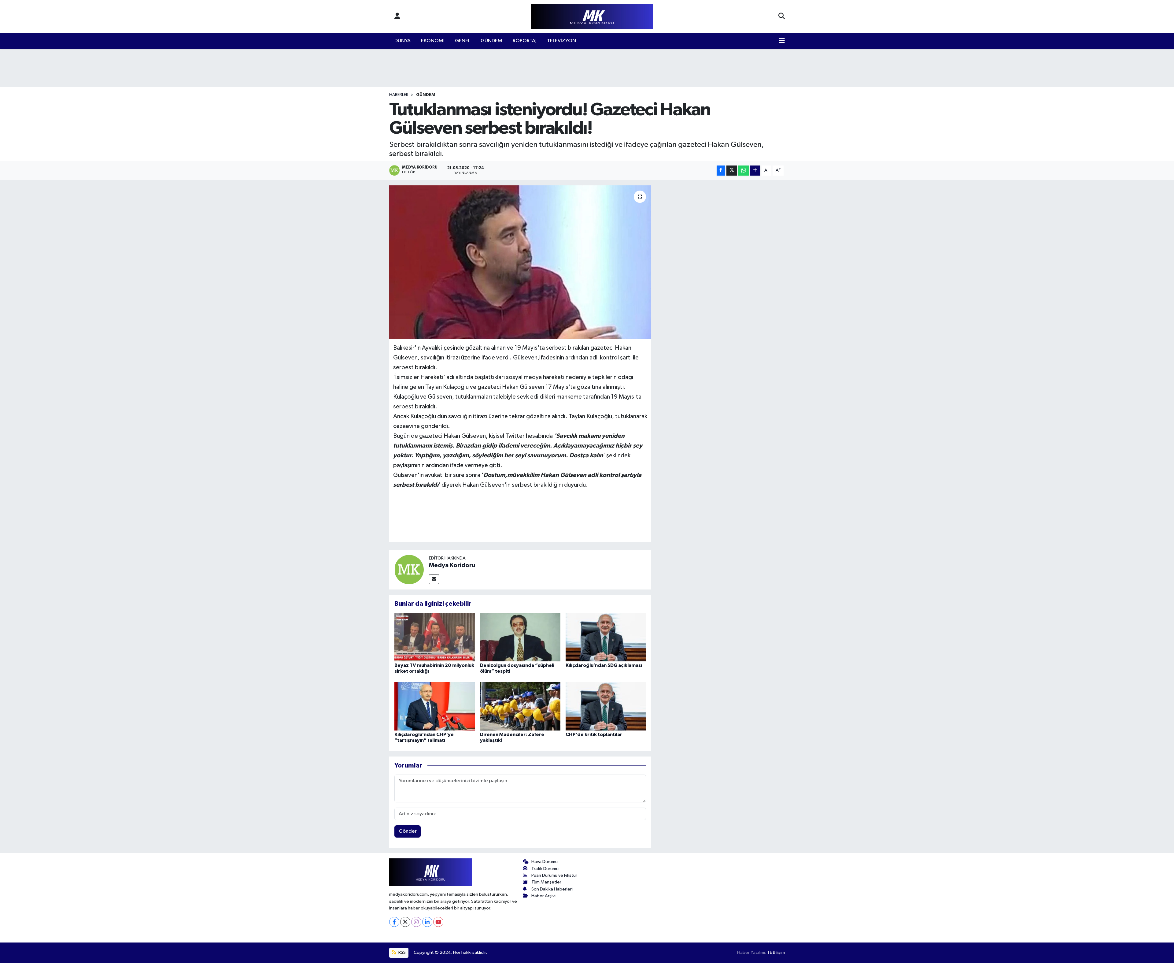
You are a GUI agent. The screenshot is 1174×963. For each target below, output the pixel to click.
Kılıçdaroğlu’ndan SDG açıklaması (604, 665)
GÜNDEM (491, 40)
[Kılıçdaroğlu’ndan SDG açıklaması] (606, 637)
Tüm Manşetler (546, 882)
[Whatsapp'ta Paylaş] (743, 170)
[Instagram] (416, 922)
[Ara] (781, 16)
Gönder (408, 831)
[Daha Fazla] (755, 170)
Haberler (398, 95)
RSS (401, 952)
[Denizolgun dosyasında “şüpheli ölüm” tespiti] (520, 637)
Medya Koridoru (452, 565)
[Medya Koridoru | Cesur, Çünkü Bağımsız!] (592, 17)
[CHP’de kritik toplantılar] (606, 706)
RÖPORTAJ (525, 40)
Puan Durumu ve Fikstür (554, 875)
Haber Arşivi (543, 896)
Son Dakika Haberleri (552, 889)
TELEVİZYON (561, 40)
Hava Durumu (544, 861)
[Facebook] (394, 922)
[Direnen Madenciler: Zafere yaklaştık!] (520, 706)
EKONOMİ (433, 40)
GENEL (462, 40)
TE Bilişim (776, 952)
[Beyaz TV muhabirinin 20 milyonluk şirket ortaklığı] (434, 637)
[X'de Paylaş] (731, 170)
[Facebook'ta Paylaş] (721, 170)
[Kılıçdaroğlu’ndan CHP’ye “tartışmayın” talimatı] (434, 706)
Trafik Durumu (545, 868)
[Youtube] (438, 922)
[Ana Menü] (782, 41)
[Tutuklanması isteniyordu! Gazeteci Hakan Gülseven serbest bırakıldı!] (520, 262)
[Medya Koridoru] (409, 569)
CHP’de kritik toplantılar (594, 734)
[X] (405, 922)
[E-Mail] (434, 579)
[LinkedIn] (427, 922)
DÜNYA (402, 40)
